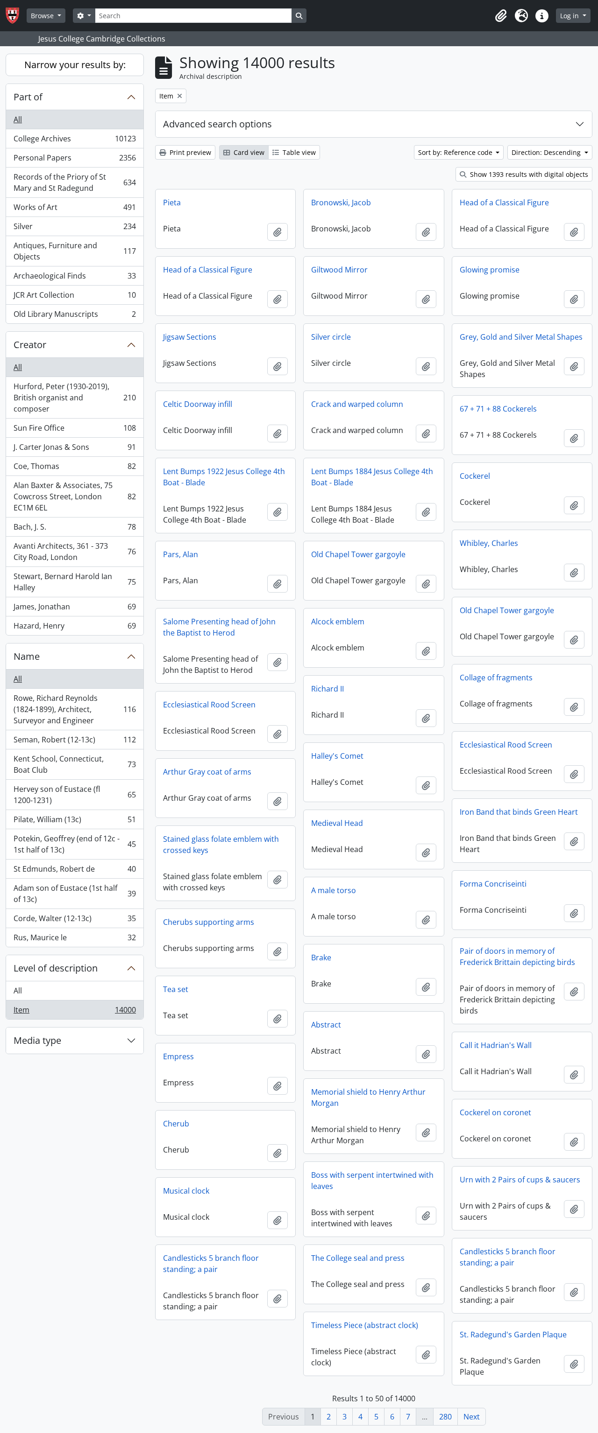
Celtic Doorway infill (197, 404)
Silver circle (331, 337)
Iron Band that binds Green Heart (519, 812)
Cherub (176, 1123)
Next (471, 1417)
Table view (298, 152)
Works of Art (74, 209)
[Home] (16, 16)
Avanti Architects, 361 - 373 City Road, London (74, 551)
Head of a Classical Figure (504, 202)
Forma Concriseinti (493, 884)
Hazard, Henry (74, 628)
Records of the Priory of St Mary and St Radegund (74, 182)
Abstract (326, 1025)
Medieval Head (337, 823)
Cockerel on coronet (495, 1112)
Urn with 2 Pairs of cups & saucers (520, 1179)
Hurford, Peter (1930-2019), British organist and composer (74, 397)
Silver (74, 228)
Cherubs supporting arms (208, 922)
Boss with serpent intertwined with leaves (372, 1180)
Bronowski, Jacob (341, 202)
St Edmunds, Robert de (74, 871)
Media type (37, 1040)
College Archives (74, 140)
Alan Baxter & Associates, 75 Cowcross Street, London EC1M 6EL (74, 496)
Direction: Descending (547, 152)
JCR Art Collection (74, 297)
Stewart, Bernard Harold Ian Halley (74, 582)
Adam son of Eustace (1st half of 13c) (74, 893)
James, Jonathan (74, 608)
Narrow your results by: (75, 64)
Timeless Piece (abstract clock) (364, 1325)
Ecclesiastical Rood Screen (209, 704)
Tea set (175, 989)
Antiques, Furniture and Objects (74, 251)
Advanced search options (217, 124)
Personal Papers (74, 160)
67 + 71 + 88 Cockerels (498, 409)
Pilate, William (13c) (74, 821)
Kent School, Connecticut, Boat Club (74, 764)
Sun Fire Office (74, 430)
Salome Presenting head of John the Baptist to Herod (219, 627)
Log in (570, 15)
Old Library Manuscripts (74, 316)
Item (74, 1012)
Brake (321, 957)
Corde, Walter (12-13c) (74, 920)
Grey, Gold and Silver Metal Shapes (521, 337)
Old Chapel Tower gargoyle (358, 554)
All (18, 119)
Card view (248, 152)
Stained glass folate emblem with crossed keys (221, 844)
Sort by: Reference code (456, 152)
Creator (30, 344)
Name (27, 656)
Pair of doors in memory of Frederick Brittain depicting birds (517, 956)
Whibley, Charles (489, 543)
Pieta (172, 202)
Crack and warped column (357, 404)
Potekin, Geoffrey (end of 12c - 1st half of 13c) (74, 844)
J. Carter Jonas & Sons (74, 449)
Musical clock (186, 1191)
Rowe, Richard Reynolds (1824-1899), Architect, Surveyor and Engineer (74, 709)
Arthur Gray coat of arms (207, 772)
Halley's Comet (337, 756)
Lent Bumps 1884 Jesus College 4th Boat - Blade (372, 477)
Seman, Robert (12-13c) (74, 741)
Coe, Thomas (74, 468)
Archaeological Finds (74, 278)
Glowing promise (490, 270)
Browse (43, 15)
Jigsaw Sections (189, 337)
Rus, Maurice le (74, 939)
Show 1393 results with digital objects (528, 174)
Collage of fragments (496, 677)
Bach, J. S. (74, 529)
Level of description (56, 968)
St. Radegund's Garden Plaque (513, 1334)
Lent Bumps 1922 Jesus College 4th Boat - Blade (224, 477)
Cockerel (475, 476)
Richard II (327, 689)
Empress (178, 1056)
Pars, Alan (180, 554)
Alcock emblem (337, 621)
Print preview (189, 152)
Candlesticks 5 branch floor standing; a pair (507, 1257)
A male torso (333, 890)
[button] (501, 16)
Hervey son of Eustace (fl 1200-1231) (74, 794)
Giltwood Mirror (339, 270)
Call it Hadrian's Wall (496, 1045)
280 (445, 1417)
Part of (28, 97)
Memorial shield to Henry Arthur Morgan (368, 1097)
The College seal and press (358, 1258)
